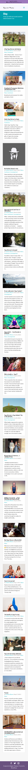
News (5, 52)
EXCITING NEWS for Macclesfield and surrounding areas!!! (13, 732)
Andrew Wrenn (9, 50)
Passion (6, 693)
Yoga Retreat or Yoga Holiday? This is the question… (13, 415)
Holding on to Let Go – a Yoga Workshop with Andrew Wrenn (12, 498)
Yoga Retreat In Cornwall (10, 250)
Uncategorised (14, 172)
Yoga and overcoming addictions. (12, 654)
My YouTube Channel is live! (11, 169)
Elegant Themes (14, 766)
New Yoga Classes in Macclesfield (12, 540)
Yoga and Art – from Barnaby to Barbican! (12, 332)
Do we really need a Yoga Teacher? (13, 291)
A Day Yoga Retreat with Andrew (12, 49)
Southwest (10, 52)
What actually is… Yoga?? (11, 374)
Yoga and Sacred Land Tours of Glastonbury (12, 210)
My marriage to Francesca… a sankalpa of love (12, 456)
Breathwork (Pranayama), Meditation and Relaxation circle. (13, 88)
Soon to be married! (9, 581)
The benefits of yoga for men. (12, 614)
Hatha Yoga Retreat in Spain (11, 119)
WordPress (14, 768)
